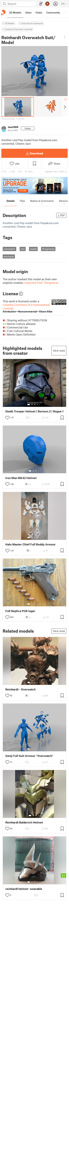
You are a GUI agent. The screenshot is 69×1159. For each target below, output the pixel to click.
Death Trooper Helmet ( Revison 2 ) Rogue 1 (34, 411)
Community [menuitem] (53, 12)
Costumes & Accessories (32, 23)
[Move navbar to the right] (65, 12)
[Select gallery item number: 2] (32, 404)
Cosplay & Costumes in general (18, 29)
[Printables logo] (3, 13)
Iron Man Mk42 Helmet (21, 478)
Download (36, 153)
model (33, 248)
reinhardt (9, 256)
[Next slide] (64, 107)
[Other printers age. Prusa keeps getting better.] (34, 185)
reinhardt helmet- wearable (23, 888)
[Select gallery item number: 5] (39, 404)
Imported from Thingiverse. (41, 282)
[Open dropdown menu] (65, 37)
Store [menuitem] (28, 12)
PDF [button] (62, 215)
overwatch (9, 248)
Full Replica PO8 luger (20, 611)
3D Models (9, 23)
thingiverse (48, 248)
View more (59, 350)
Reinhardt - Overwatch (20, 689)
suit (22, 248)
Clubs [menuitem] (39, 12)
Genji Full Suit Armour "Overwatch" (29, 755)
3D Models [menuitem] (15, 12)
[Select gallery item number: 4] (37, 404)
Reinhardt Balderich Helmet (24, 822)
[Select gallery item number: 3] (34, 404)
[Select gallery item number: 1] (28, 404)
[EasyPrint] (40, 4)
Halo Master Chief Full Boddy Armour (30, 544)
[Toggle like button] (7, 418)
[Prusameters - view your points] (47, 4)
